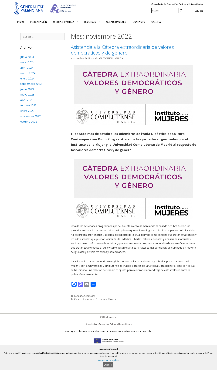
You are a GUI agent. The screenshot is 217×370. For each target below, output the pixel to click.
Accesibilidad (145, 331)
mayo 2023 (27, 94)
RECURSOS (90, 22)
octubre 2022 (28, 121)
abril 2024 (26, 67)
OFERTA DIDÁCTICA (63, 22)
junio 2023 (27, 89)
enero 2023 (27, 111)
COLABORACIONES (116, 22)
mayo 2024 (27, 62)
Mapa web (123, 331)
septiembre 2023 (31, 84)
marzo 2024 (27, 73)
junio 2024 (27, 57)
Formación (79, 295)
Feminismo (101, 299)
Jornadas (90, 295)
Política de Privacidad (87, 331)
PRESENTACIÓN (38, 22)
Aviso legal (70, 331)
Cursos (77, 299)
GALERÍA (156, 22)
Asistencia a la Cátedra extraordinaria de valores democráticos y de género (122, 50)
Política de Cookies (107, 331)
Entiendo (108, 365)
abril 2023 (26, 100)
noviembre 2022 (30, 116)
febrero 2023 (28, 105)
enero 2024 (27, 78)
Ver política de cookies (108, 360)
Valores (112, 299)
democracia (88, 299)
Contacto (133, 331)
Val (196, 11)
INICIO (20, 22)
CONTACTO (139, 22)
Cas (201, 11)
